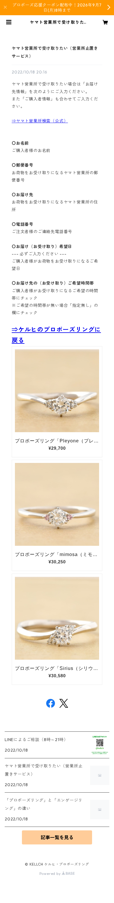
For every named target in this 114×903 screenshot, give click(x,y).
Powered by (50, 873)
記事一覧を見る (57, 837)
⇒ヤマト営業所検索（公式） (40, 121)
